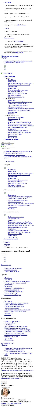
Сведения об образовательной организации (18, 61)
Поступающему (9, 161)
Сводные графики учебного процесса (20, 102)
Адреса (6, 28)
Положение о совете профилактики (19, 132)
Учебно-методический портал (17, 103)
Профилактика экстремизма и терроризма (17, 331)
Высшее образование (11, 239)
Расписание (12, 81)
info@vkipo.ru (21, 25)
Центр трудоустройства (11, 271)
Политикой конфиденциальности (11, 378)
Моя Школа (12, 80)
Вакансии (11, 114)
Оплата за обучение (14, 95)
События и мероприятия (16, 117)
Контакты (7, 2)
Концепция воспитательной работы (19, 122)
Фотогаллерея (12, 136)
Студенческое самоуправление (18, 131)
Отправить (22, 405)
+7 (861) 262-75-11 (18, 41)
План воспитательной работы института (21, 125)
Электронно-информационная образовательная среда (18, 90)
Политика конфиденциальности (14, 155)
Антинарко (11, 120)
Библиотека (12, 88)
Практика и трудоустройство (17, 93)
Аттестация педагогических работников (21, 108)
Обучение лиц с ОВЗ (15, 134)
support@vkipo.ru (17, 52)
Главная (7, 242)
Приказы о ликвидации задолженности (20, 83)
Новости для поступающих (13, 268)
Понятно (3, 381)
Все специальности (10, 270)
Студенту (7, 244)
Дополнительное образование (14, 62)
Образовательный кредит (16, 97)
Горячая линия (9, 38)
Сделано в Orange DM (26, 370)
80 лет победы (12, 137)
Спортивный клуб (14, 119)
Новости (7, 245)
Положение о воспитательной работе (20, 124)
